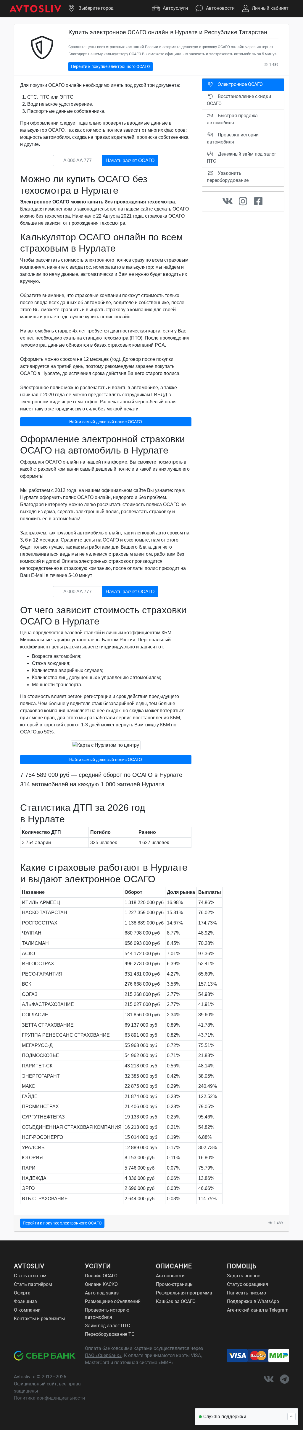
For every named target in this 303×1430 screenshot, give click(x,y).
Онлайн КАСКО (101, 1284)
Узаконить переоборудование (228, 176)
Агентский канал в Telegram (258, 1310)
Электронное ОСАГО (240, 84)
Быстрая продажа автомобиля (232, 119)
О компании (27, 1310)
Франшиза (25, 1301)
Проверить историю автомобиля (107, 1313)
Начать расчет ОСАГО (130, 160)
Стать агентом (30, 1276)
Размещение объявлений (113, 1301)
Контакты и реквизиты (39, 1318)
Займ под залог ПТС (107, 1325)
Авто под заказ (102, 1293)
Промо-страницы (175, 1284)
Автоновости (220, 8)
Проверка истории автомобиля (233, 138)
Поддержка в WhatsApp (253, 1301)
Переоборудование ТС (109, 1334)
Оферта (22, 1293)
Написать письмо (246, 1293)
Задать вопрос (243, 1276)
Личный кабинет (270, 8)
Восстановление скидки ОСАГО (239, 100)
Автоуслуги (175, 8)
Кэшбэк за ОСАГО (176, 1301)
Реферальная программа (184, 1293)
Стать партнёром (33, 1284)
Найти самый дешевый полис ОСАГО (105, 421)
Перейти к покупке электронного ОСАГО (110, 66)
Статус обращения (247, 1284)
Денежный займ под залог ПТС (241, 157)
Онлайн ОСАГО (101, 1276)
